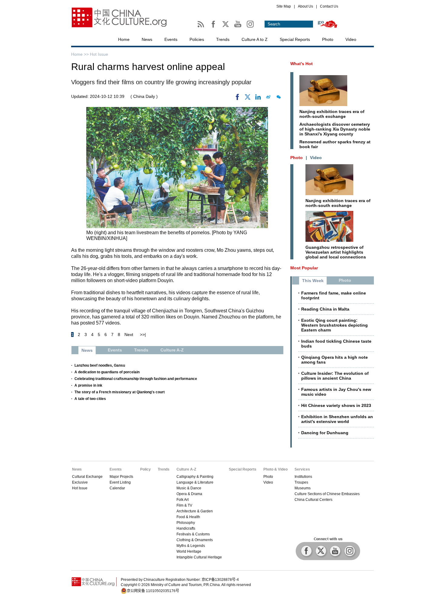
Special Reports (295, 39)
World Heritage (188, 551)
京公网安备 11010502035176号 (153, 591)
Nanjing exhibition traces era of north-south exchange (331, 114)
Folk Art (182, 500)
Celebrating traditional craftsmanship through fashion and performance (135, 379)
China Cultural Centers (313, 500)
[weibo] (268, 98)
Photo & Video (275, 469)
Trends (222, 39)
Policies (197, 39)
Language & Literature (194, 482)
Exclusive (80, 482)
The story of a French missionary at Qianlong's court (119, 392)
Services (302, 469)
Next (128, 334)
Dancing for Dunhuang (324, 432)
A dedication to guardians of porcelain (107, 372)
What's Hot (301, 63)
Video (350, 39)
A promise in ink (88, 385)
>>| (143, 334)
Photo (327, 39)
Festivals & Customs (193, 534)
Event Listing (120, 482)
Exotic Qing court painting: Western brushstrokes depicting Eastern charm (334, 325)
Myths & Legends (190, 546)
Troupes (301, 482)
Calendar (117, 488)
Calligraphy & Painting (194, 476)
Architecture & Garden (194, 511)
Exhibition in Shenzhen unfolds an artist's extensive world (337, 419)
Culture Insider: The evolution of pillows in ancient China (335, 376)
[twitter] (247, 98)
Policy (145, 469)
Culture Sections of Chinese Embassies (327, 494)
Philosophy (185, 523)
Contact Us (329, 6)
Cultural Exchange (87, 476)
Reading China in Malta (325, 309)
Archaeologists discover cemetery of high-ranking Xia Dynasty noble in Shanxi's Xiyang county (334, 129)
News (147, 39)
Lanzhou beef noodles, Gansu (99, 365)
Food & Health (188, 517)
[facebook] (237, 98)
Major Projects (121, 476)
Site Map (283, 6)
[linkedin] (257, 98)
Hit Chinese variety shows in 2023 (336, 405)
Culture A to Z (255, 39)
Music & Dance (188, 488)
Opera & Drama (189, 494)
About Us (305, 6)
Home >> (80, 54)
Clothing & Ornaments (194, 540)
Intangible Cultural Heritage (199, 557)
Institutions (303, 476)
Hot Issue (99, 54)
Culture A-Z (186, 469)
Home (124, 39)
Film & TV (184, 505)
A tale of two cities (90, 399)
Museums (303, 488)
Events (170, 39)
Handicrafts (185, 528)
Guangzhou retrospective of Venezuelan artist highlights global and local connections (335, 252)
